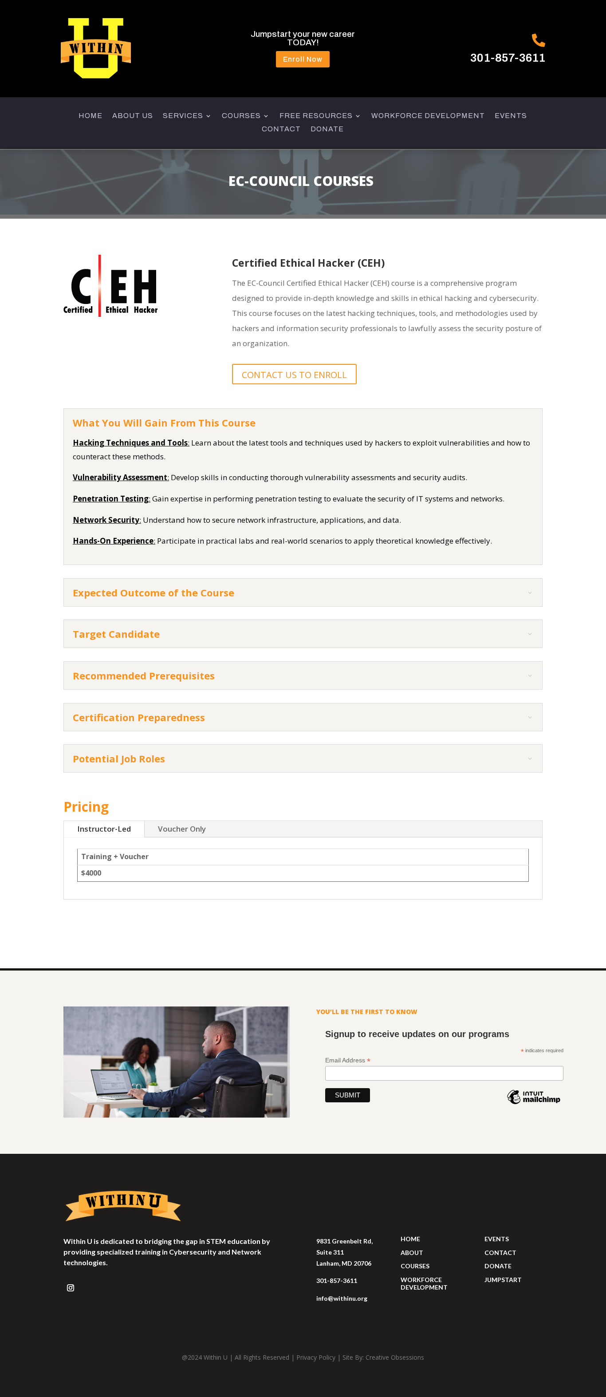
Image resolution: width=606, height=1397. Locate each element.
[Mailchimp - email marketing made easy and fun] (533, 1103)
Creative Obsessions (395, 1357)
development (424, 1287)
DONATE (327, 129)
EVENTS (511, 116)
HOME (90, 116)
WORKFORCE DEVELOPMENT (428, 116)
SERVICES (183, 116)
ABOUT (412, 1252)
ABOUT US (132, 116)
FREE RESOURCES (316, 116)
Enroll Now (303, 59)
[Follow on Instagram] (70, 1288)
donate (498, 1266)
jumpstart (503, 1279)
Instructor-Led (104, 829)
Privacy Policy (315, 1357)
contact (500, 1252)
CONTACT (281, 129)
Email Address (347, 1060)
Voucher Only (182, 829)
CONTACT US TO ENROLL (294, 375)
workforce (421, 1279)
